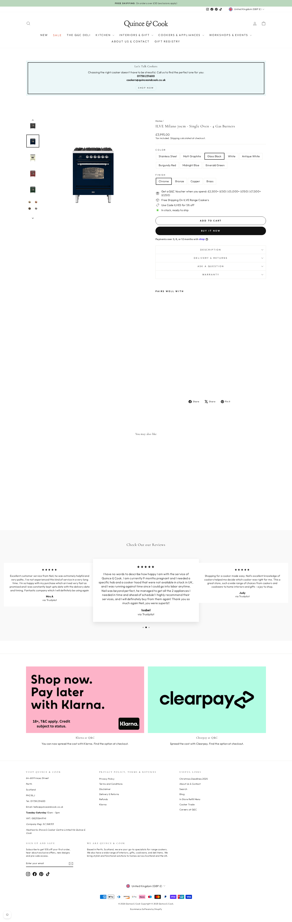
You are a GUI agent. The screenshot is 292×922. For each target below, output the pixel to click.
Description (210, 249)
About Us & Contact (131, 41)
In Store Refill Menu (189, 799)
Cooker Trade (186, 804)
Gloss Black (214, 156)
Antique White (251, 156)
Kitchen (104, 35)
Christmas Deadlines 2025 (193, 778)
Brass (209, 181)
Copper (195, 181)
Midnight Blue (190, 165)
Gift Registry (167, 41)
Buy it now (211, 230)
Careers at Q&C (188, 809)
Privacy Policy (107, 778)
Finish (160, 174)
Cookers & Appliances (179, 35)
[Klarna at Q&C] (85, 699)
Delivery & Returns (210, 258)
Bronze (179, 181)
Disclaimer (105, 789)
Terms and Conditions (111, 783)
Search (183, 789)
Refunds (103, 799)
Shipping (175, 138)
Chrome (164, 181)
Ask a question (211, 266)
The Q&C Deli (79, 35)
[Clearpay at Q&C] (207, 699)
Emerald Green (215, 165)
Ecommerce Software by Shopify (146, 909)
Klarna (102, 804)
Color (160, 149)
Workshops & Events (229, 35)
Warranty (210, 274)
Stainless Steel (168, 156)
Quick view (54, 497)
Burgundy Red (167, 165)
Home (158, 120)
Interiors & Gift (135, 35)
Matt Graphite (192, 156)
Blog (182, 794)
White (232, 156)
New (44, 35)
